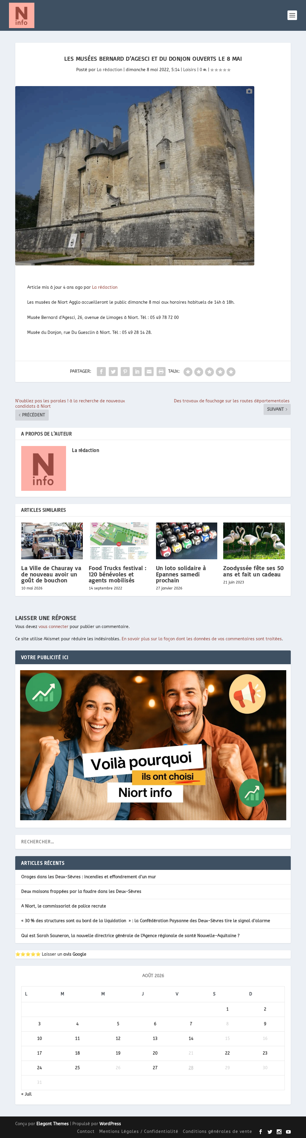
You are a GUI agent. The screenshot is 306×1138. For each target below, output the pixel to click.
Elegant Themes (52, 1123)
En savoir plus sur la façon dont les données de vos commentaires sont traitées (202, 638)
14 (191, 1038)
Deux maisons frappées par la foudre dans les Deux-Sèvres (81, 891)
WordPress (110, 1123)
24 (39, 1067)
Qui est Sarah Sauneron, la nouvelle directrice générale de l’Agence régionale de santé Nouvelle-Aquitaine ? (130, 935)
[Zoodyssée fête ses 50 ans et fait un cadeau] (253, 541)
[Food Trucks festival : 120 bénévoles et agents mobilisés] (119, 541)
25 (77, 1067)
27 (155, 1067)
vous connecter (53, 626)
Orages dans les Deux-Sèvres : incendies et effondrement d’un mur (88, 876)
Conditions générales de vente (217, 1131)
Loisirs (189, 69)
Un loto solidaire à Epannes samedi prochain (181, 573)
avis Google (74, 954)
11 (77, 1038)
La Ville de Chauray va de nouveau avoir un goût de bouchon (51, 573)
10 (39, 1038)
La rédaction (109, 69)
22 (227, 1053)
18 (77, 1053)
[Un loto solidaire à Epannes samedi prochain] (186, 541)
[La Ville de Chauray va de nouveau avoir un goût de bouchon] (51, 541)
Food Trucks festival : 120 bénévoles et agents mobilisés (117, 573)
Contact (86, 1131)
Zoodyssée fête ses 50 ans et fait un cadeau (253, 571)
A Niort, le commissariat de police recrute (63, 906)
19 (118, 1053)
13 (155, 1038)
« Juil (26, 1094)
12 (118, 1038)
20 (155, 1053)
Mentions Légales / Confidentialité (138, 1131)
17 (39, 1053)
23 (265, 1053)
